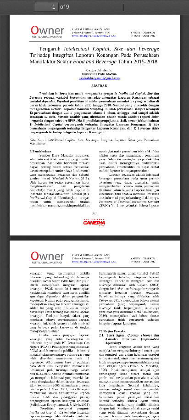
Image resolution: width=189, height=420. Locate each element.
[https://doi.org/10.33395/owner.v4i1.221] (95, 36)
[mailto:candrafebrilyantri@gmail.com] (99, 77)
